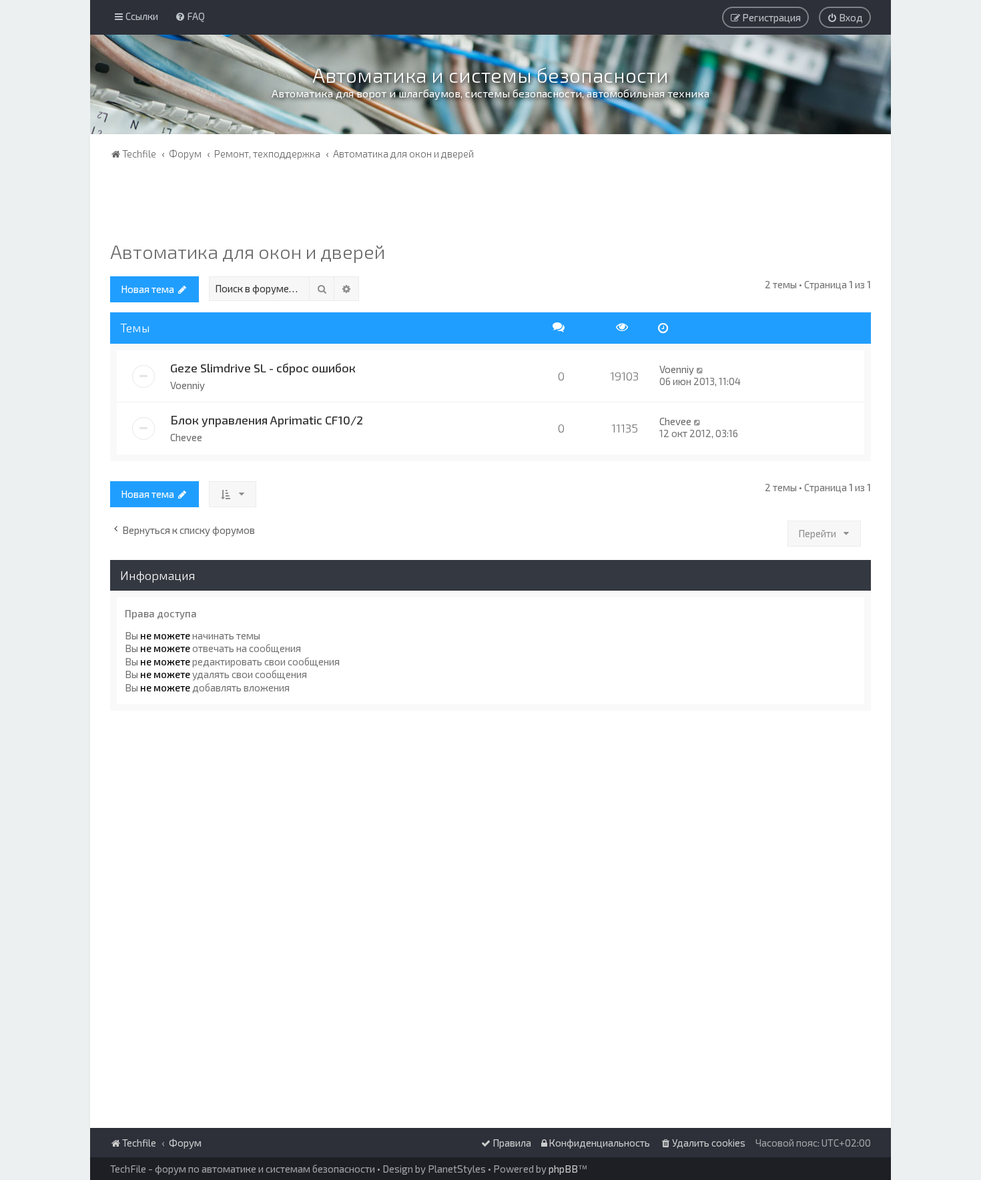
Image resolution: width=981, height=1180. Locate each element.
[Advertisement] (490, 204)
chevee (186, 437)
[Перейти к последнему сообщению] (700, 369)
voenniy (187, 385)
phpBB (563, 1169)
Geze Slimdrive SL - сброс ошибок (263, 367)
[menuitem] (190, 16)
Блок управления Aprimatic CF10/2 (266, 419)
